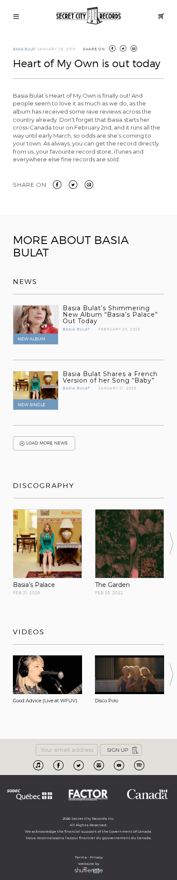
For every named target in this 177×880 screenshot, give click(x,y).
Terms (81, 857)
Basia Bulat (24, 49)
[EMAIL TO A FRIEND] (134, 49)
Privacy (96, 857)
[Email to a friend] (89, 184)
